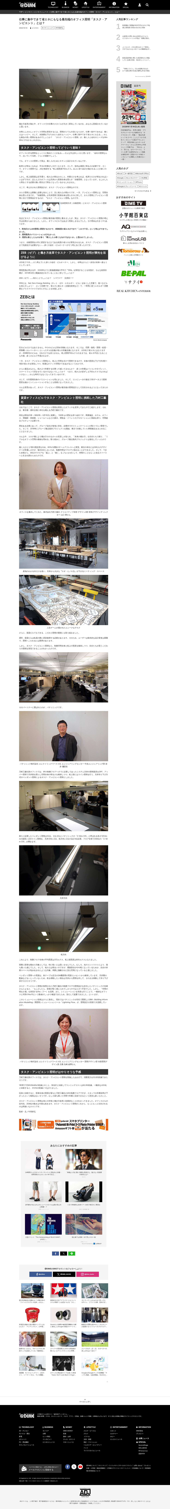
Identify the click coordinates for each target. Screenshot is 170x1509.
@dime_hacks (89, 1274)
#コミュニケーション (125, 182)
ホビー (112, 1436)
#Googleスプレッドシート (126, 186)
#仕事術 (144, 178)
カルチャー (114, 1433)
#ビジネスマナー (132, 178)
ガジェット (23, 1439)
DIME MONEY (68, 1431)
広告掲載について (137, 1468)
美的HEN (142, 1454)
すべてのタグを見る (142, 191)
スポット (113, 1431)
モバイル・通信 (24, 1433)
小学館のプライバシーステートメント (118, 1468)
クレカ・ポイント (69, 1439)
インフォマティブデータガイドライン (120, 1465)
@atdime (42, 1274)
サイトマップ (102, 1465)
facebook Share (55, 1254)
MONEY (69, 1427)
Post (63, 1254)
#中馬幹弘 (59, 28)
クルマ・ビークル (90, 1431)
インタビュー (47, 1439)
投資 (64, 1433)
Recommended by (87, 1243)
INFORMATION (145, 1427)
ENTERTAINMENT (120, 1427)
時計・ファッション (90, 1442)
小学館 (93, 1468)
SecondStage (143, 1445)
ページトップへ (85, 1402)
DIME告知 (139, 1431)
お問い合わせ (138, 1465)
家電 (20, 1436)
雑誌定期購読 (101, 1468)
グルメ (86, 1433)
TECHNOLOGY (28, 1427)
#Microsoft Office (141, 173)
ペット (86, 1448)
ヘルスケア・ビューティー (93, 1445)
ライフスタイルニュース (92, 1450)
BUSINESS (48, 1427)
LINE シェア (71, 1254)
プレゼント (140, 1433)
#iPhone (139, 182)
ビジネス (28, 12)
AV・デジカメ (24, 1431)
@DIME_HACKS (65, 1274)
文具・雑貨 (87, 1439)
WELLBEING (143, 1448)
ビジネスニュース (41, 12)
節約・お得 (67, 1436)
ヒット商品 (46, 1436)
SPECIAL (142, 1442)
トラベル (87, 1436)
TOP (21, 12)
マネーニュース (68, 1442)
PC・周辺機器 (24, 1442)
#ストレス (143, 186)
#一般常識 (129, 173)
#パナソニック (47, 28)
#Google (120, 178)
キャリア (46, 1431)
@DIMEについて (91, 1465)
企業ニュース (144, 1438)
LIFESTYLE (91, 1427)
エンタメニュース (116, 1439)
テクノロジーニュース (26, 1445)
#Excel (119, 173)
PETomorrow (143, 1451)
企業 (44, 1433)
